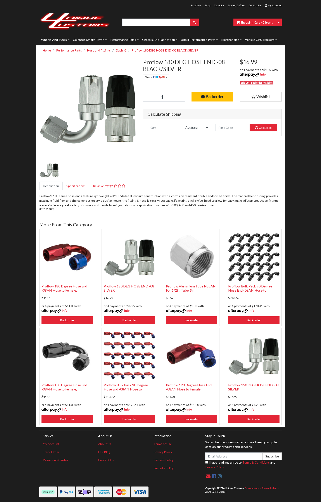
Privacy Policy (163, 452)
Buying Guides (236, 5)
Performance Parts (123, 39)
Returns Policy (163, 460)
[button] (261, 96)
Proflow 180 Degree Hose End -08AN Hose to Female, (64, 288)
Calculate (265, 127)
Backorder (214, 96)
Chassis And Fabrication (158, 39)
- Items (256, 22)
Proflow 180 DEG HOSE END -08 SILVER (129, 288)
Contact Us (255, 5)
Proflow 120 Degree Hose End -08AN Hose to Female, (189, 387)
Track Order (51, 452)
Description (51, 186)
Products (196, 5)
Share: (149, 77)
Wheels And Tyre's (54, 39)
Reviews (99, 186)
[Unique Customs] (75, 20)
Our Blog (104, 452)
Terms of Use (163, 444)
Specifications (76, 186)
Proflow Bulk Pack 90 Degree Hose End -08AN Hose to (250, 288)
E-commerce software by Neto (262, 488)
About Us (219, 5)
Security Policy (164, 468)
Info (263, 74)
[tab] (51, 186)
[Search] (194, 22)
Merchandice (230, 39)
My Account (51, 444)
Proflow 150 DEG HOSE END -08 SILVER (253, 387)
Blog (207, 5)
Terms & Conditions (256, 462)
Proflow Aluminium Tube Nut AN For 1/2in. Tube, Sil (191, 288)
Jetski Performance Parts (198, 39)
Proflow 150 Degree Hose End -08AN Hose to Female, (64, 387)
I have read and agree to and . (240, 465)
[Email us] (208, 476)
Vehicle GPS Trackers (259, 39)
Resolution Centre (55, 460)
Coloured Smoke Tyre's (88, 39)
